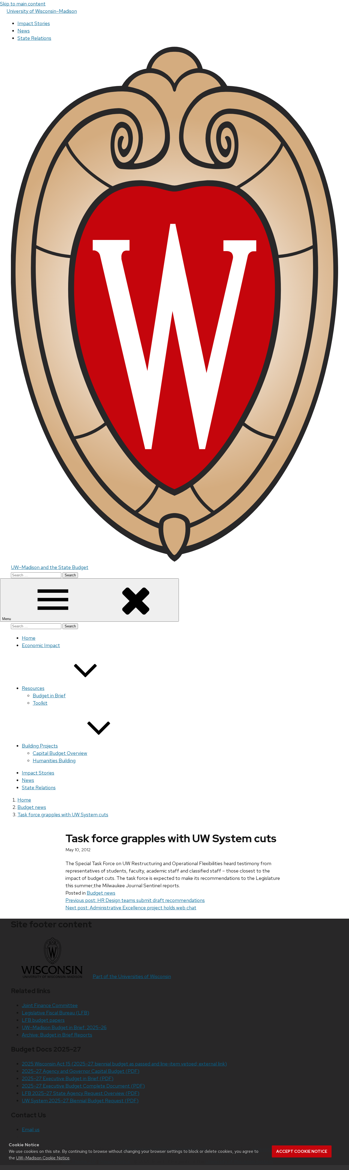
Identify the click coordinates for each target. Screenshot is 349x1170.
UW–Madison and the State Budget (49, 567)
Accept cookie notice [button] (301, 1151)
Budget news (101, 893)
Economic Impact (41, 645)
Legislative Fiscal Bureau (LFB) (55, 1013)
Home (28, 638)
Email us (31, 1129)
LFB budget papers (43, 1020)
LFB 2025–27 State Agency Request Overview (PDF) (80, 1093)
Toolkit (40, 703)
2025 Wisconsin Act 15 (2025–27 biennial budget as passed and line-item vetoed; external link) (124, 1064)
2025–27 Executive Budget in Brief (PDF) (67, 1078)
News (23, 31)
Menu (7, 619)
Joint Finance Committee (50, 1005)
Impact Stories (33, 23)
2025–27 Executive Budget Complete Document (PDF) (83, 1086)
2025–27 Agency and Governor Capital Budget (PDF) (80, 1071)
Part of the (132, 976)
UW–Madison (42, 11)
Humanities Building (54, 760)
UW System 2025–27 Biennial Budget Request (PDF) (80, 1100)
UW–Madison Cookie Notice (43, 1158)
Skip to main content (23, 4)
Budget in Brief (49, 695)
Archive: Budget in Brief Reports (57, 1035)
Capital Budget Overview (60, 753)
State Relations (34, 38)
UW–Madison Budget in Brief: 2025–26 (64, 1027)
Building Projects (40, 746)
